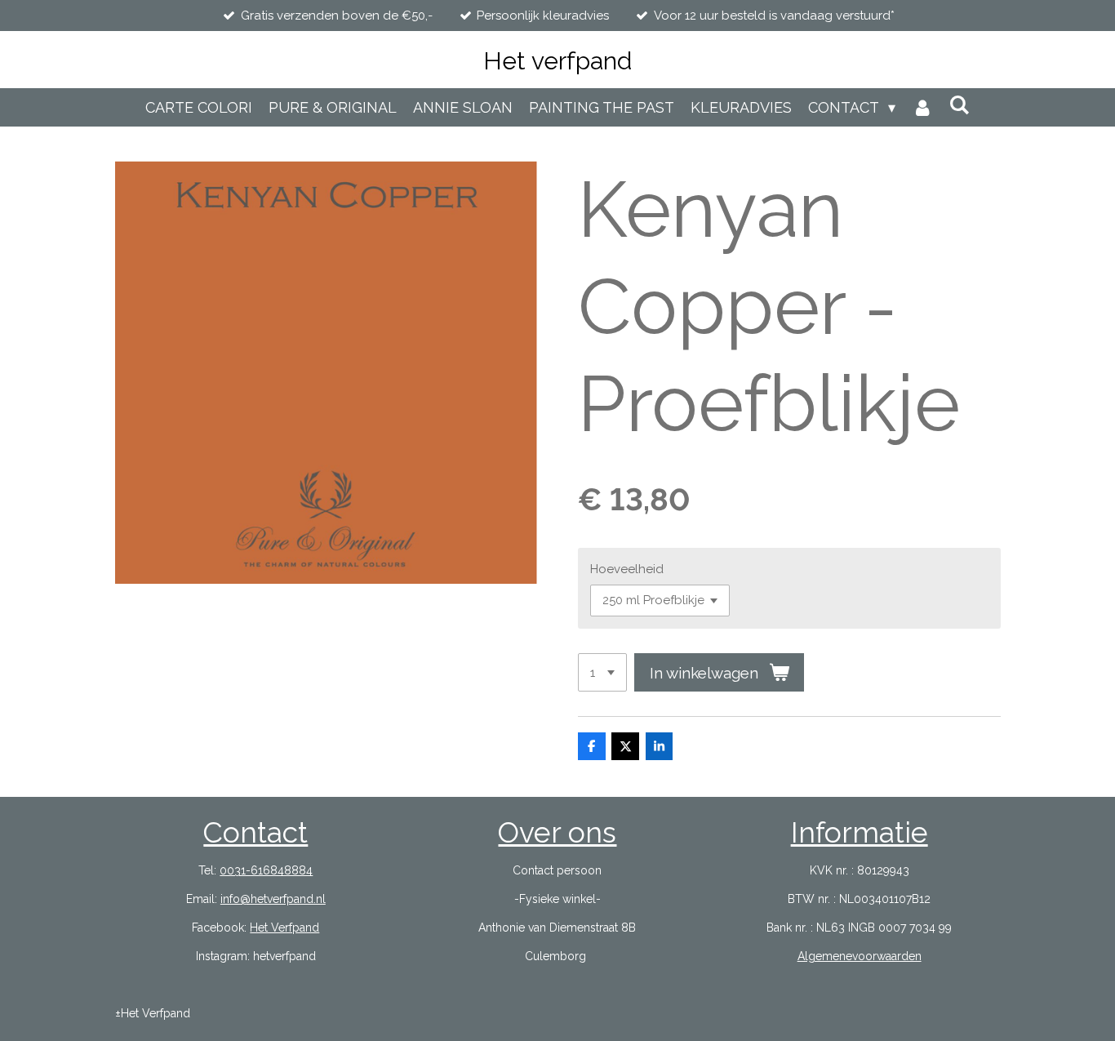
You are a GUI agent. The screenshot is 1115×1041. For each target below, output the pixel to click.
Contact (255, 832)
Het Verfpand (284, 927)
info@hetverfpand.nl (273, 898)
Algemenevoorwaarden (859, 956)
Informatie (859, 832)
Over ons (557, 832)
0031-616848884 (266, 870)
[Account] (922, 107)
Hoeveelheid (627, 569)
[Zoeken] (959, 105)
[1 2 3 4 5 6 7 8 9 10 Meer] (602, 672)
